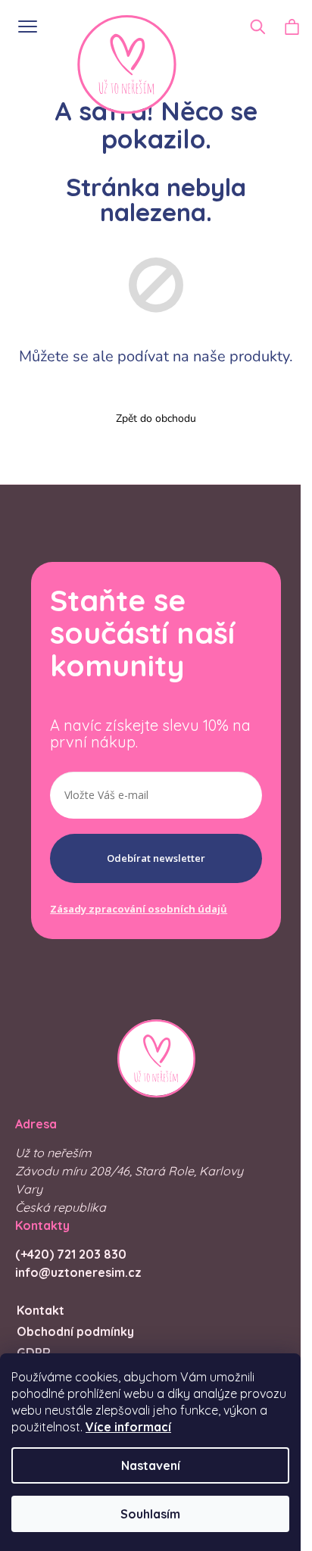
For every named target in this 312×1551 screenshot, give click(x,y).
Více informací (128, 1426)
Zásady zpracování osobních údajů (138, 909)
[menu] (22, 25)
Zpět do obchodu (156, 418)
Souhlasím (150, 1513)
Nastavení (150, 1465)
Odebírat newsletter (156, 858)
